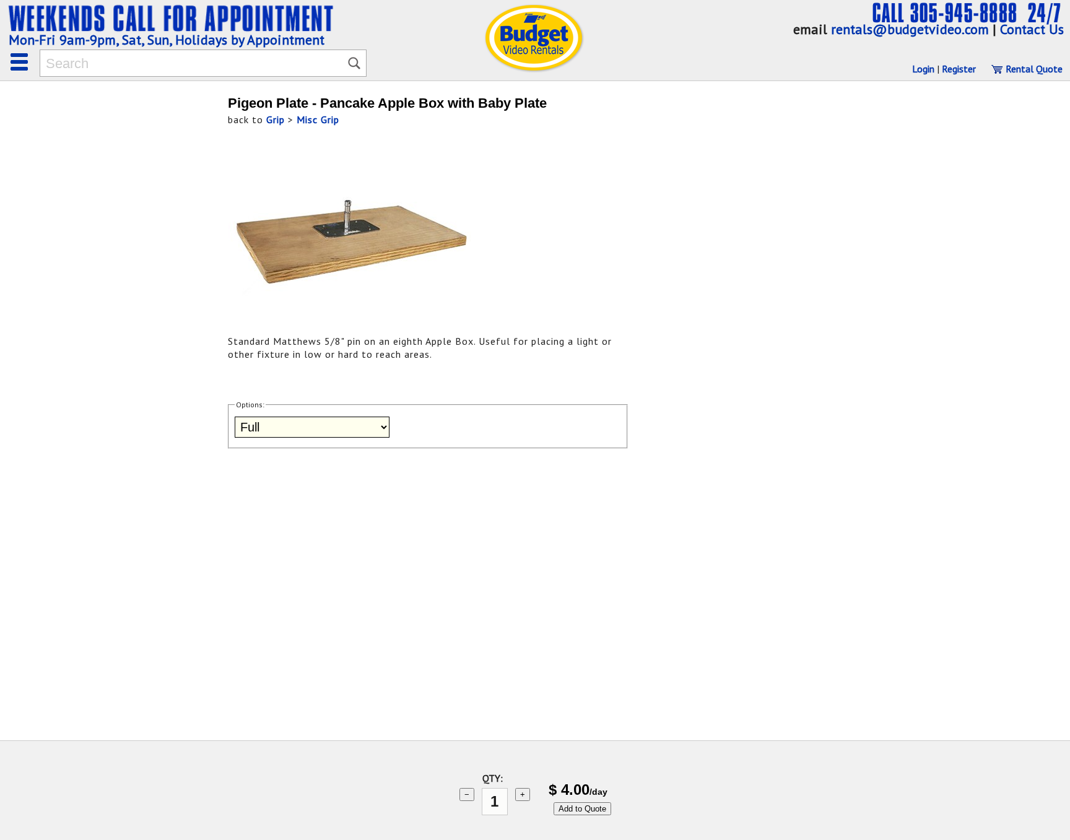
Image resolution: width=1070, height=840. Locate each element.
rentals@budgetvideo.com (910, 29)
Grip (275, 119)
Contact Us (1032, 29)
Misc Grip (318, 119)
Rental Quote (1033, 69)
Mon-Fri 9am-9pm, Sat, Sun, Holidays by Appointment (166, 39)
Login (923, 69)
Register (959, 69)
